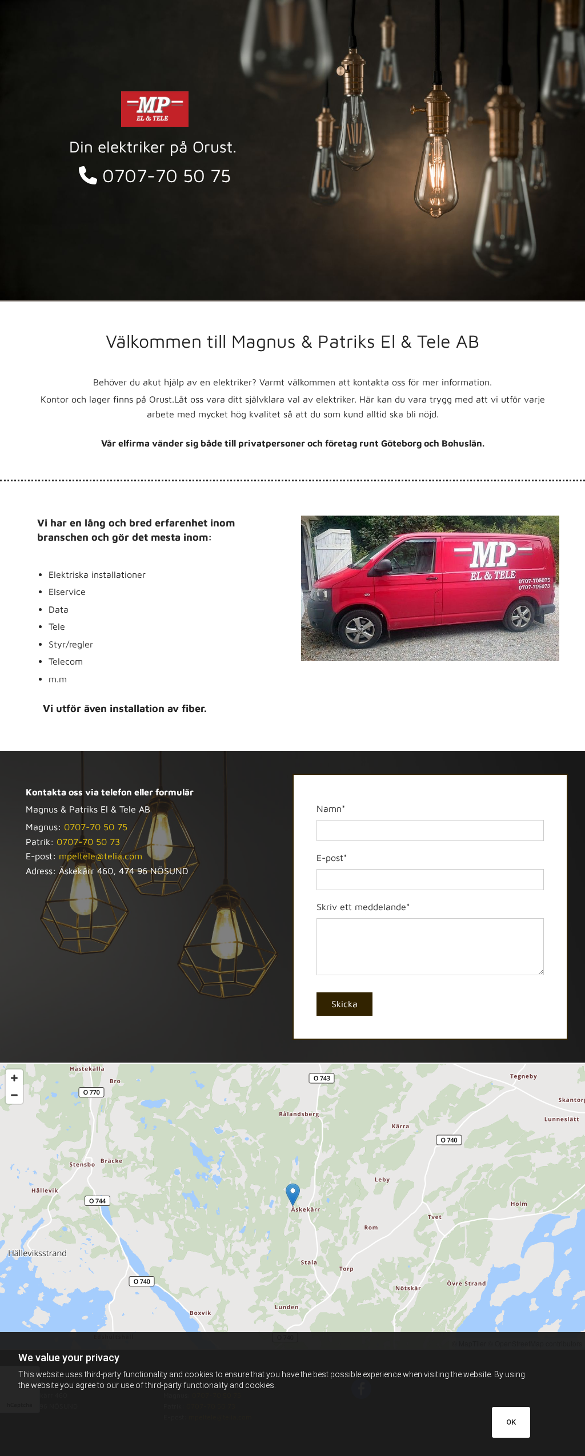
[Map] (292, 1206)
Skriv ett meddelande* (363, 907)
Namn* (331, 808)
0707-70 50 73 (88, 841)
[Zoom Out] (14, 1095)
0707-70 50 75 (155, 175)
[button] (293, 1194)
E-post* (331, 857)
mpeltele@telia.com (100, 856)
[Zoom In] (14, 1078)
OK (511, 1422)
